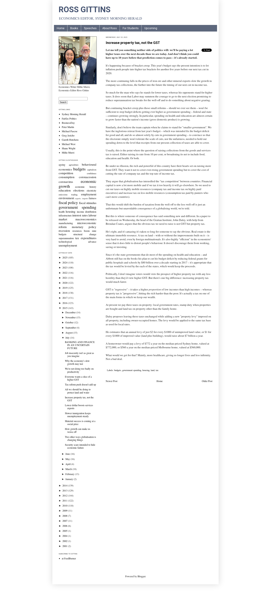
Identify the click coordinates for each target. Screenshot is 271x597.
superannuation (66, 238)
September (71, 327)
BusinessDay (68, 122)
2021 (65, 277)
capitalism (91, 169)
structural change (84, 234)
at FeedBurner (69, 558)
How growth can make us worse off (77, 430)
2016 (65, 303)
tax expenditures (85, 238)
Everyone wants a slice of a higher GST (78, 378)
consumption (66, 177)
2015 (65, 308)
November (70, 317)
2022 (65, 272)
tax (157, 370)
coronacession (87, 177)
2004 (65, 535)
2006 (65, 525)
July (67, 337)
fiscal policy (68, 202)
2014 (65, 485)
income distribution (86, 211)
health (62, 211)
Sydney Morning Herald (74, 114)
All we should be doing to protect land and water (78, 391)
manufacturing (66, 223)
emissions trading (68, 194)
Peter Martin (68, 127)
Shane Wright (68, 148)
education (65, 190)
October (69, 322)
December (70, 312)
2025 (65, 257)
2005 (65, 530)
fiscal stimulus (87, 203)
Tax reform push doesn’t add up (80, 384)
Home (60, 28)
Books (74, 28)
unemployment (68, 245)
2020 (65, 282)
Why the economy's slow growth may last (77, 362)
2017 (65, 297)
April (68, 464)
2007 (65, 520)
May (68, 459)
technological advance (77, 241)
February (70, 474)
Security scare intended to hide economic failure (80, 446)
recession (64, 231)
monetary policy (84, 227)
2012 (65, 495)
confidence (91, 173)
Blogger (141, 576)
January (69, 479)
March (68, 469)
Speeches (90, 28)
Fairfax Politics (69, 118)
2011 (65, 500)
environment (66, 198)
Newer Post (111, 381)
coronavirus (66, 182)
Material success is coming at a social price (80, 422)
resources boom (81, 230)
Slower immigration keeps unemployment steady (78, 414)
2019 (65, 287)
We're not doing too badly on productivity (79, 370)
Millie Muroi (68, 152)
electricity (91, 190)
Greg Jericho (68, 135)
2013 (65, 490)
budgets (117, 370)
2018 (65, 292)
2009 (65, 510)
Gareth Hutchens (70, 139)
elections (78, 190)
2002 (65, 541)
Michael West (68, 144)
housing (145, 370)
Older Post (207, 381)
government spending (131, 370)
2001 (65, 546)
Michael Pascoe (69, 131)
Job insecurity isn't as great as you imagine (79, 354)
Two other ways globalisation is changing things (80, 438)
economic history (85, 186)
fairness (92, 198)
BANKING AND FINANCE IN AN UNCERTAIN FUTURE (80, 345)
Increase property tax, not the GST (133, 43)
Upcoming (150, 28)
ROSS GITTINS (85, 9)
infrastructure (65, 215)
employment (88, 194)
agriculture (73, 164)
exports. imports (81, 198)
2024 (65, 262)
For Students (131, 28)
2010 (65, 505)
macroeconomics (85, 219)
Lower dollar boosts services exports (79, 406)
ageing (62, 164)
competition (66, 173)
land (152, 370)
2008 (65, 515)
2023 (65, 267)
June (68, 453)
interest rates (80, 215)
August (69, 332)
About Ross (109, 28)
